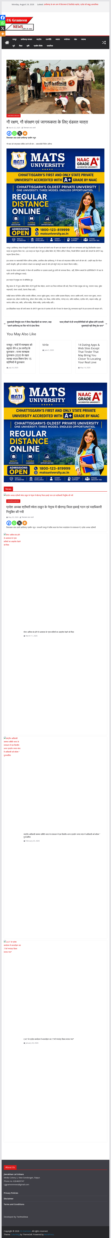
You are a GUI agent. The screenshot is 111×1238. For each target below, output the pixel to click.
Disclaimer (8, 1198)
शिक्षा (20, 45)
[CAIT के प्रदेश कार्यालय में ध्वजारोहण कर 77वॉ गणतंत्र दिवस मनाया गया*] (12, 1041)
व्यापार (58, 39)
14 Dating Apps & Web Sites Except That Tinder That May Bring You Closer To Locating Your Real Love (89, 353)
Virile (45, 345)
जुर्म (13, 45)
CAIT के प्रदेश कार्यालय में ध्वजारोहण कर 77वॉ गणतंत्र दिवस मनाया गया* (49, 1039)
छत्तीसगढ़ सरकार (26, 39)
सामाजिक (50, 45)
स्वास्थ (83, 39)
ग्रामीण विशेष (38, 45)
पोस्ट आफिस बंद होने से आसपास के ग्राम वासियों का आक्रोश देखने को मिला (49, 632)
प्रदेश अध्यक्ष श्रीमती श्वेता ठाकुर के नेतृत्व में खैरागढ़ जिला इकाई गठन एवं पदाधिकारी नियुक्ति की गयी (54, 509)
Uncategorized (13, 116)
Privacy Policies (11, 1193)
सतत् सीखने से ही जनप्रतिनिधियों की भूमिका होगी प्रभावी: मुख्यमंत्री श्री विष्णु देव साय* (82, 323)
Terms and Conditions (14, 1204)
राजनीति (48, 39)
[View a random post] (104, 42)
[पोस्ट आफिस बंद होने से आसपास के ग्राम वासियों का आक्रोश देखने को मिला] (12, 634)
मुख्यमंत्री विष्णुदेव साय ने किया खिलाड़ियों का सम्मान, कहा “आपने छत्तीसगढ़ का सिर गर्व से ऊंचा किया (29, 323)
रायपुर (14, 39)
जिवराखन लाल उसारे (30, 128)
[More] (25, 133)
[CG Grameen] (7, 42)
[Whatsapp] (14, 133)
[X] (19, 133)
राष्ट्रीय (38, 39)
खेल (75, 39)
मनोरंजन (67, 39)
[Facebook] (9, 133)
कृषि (28, 45)
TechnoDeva (22, 1217)
